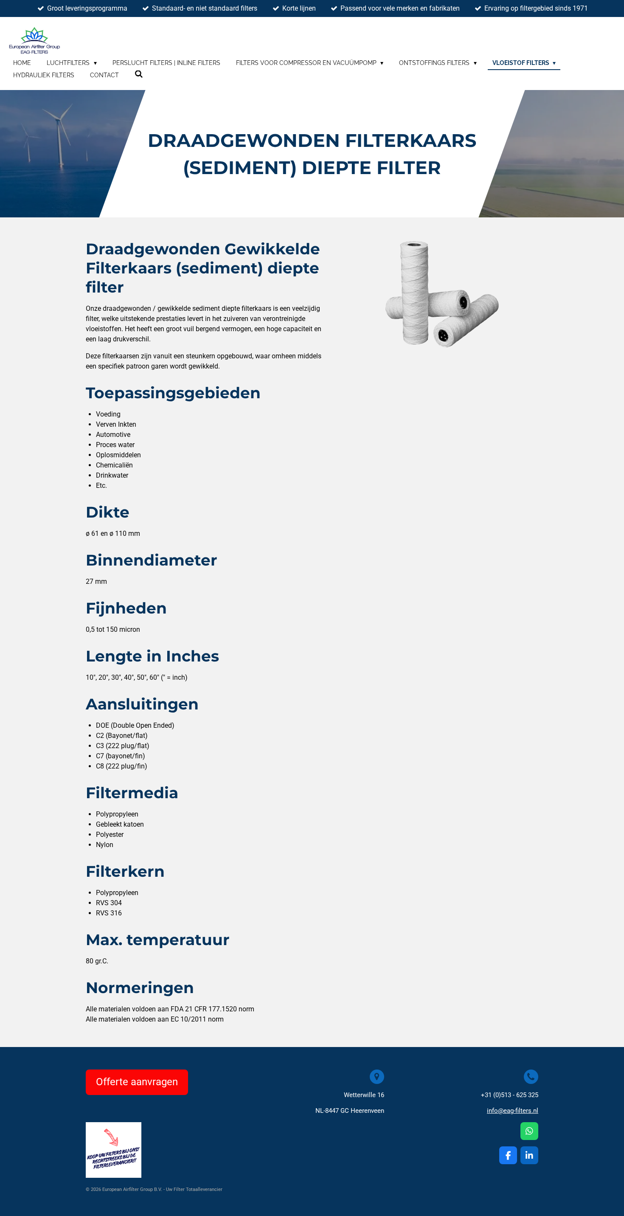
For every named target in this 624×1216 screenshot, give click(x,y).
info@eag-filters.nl (512, 1111)
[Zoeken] (139, 74)
